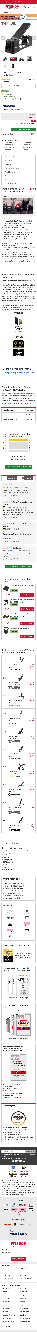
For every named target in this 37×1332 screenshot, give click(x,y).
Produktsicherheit (10, 183)
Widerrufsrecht (24, 1275)
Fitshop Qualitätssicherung (19, 259)
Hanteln (22, 1302)
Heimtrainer (6, 1308)
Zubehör (7, 176)
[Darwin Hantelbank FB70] (21, 749)
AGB (4, 1268)
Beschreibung (9, 161)
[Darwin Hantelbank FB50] (21, 713)
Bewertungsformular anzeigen (18, 467)
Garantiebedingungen (12, 168)
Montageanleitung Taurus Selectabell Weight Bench (17, 374)
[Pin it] (33, 189)
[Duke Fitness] (14, 776)
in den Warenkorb (23, 130)
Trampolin (23, 1295)
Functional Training (9, 1315)
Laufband (6, 1292)
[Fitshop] (12, 7)
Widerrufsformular (8, 1278)
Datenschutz (23, 1268)
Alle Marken (6, 1326)
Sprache (28, 478)
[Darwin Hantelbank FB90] (21, 660)
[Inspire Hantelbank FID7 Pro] (21, 784)
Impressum (23, 1272)
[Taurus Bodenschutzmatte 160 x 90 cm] (6, 588)
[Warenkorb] (34, 7)
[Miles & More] (18, 1232)
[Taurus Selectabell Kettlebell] (6, 630)
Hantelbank (23, 1298)
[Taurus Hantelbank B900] (21, 802)
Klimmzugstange (25, 1318)
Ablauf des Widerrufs (26, 1278)
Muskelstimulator (8, 1322)
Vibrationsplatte (25, 1322)
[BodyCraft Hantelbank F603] (21, 695)
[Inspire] (14, 794)
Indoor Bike (6, 1302)
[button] (5, 58)
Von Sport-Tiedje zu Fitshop (10, 1180)
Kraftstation (7, 1295)
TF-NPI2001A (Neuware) (11, 86)
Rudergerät (23, 1292)
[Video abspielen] (18, 206)
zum (7, 1252)
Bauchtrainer (24, 1315)
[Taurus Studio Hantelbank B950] (21, 731)
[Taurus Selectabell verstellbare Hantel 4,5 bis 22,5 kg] (6, 617)
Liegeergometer (25, 1305)
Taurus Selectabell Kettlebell (19, 629)
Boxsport (6, 1305)
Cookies (5, 1272)
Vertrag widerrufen (18, 1259)
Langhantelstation (25, 1312)
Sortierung (11, 478)
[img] (17, 105)
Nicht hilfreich (16, 495)
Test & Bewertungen (11, 172)
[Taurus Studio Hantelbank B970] (21, 678)
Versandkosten (7, 1275)
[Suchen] (29, 7)
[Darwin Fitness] (14, 670)
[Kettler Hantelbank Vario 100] (21, 820)
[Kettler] (14, 830)
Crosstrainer (7, 1288)
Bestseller (8, 180)
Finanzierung (24, 124)
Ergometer (23, 1288)
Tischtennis (6, 1298)
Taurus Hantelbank (8, 12)
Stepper (5, 1312)
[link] (10, 912)
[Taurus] (8, 23)
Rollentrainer (24, 1308)
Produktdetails (9, 157)
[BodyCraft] (14, 705)
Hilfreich (6, 495)
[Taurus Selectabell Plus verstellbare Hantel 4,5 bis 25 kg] (6, 602)
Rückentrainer (7, 1318)
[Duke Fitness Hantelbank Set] (21, 767)
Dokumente (8, 164)
